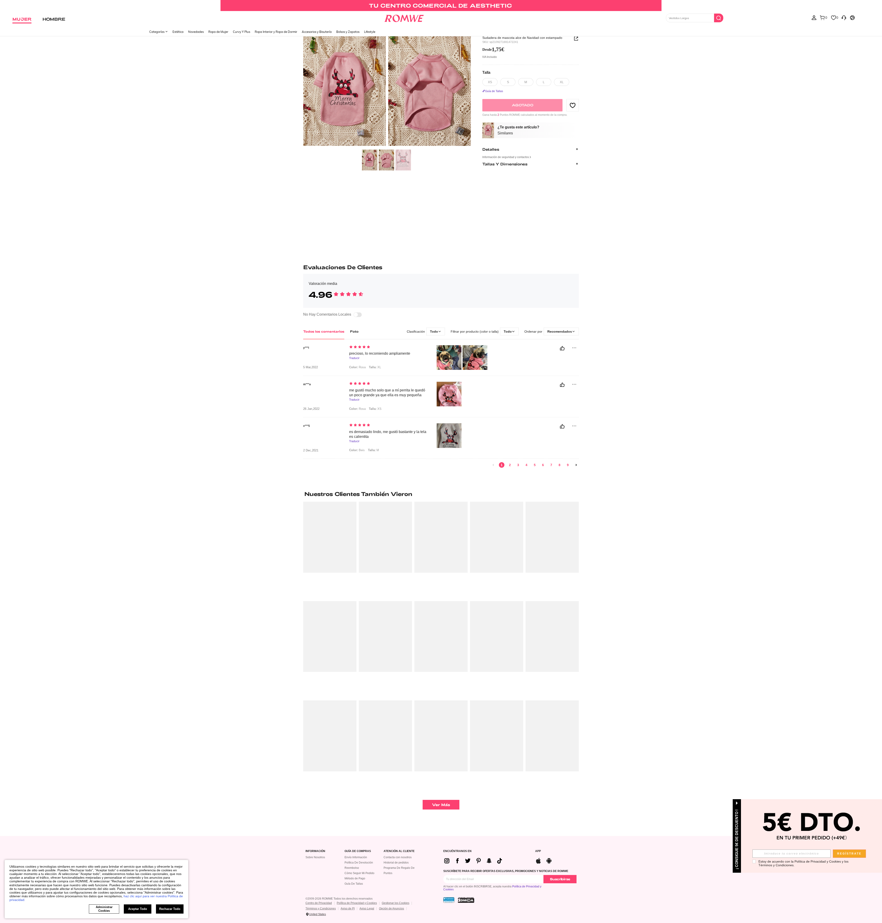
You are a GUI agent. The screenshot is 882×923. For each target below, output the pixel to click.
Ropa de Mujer (218, 32)
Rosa (357, 367)
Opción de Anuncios (391, 908)
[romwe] (404, 17)
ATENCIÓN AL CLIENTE (399, 851)
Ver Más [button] (441, 804)
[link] (441, 5)
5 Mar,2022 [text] (310, 367)
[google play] (549, 860)
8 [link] (559, 465)
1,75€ (493, 49)
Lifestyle (369, 32)
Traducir (354, 358)
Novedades (196, 32)
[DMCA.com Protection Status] (466, 900)
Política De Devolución (359, 862)
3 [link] (518, 465)
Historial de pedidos (396, 862)
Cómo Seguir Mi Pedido (359, 873)
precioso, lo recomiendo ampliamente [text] (379, 353)
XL (375, 367)
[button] (572, 105)
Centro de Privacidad (318, 903)
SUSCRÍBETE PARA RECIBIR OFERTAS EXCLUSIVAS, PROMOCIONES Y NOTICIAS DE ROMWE (505, 871)
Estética (178, 32)
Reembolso (352, 867)
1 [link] (502, 465)
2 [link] (510, 465)
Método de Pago (355, 878)
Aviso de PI (348, 908)
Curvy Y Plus (241, 32)
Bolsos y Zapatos (347, 32)
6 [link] (543, 465)
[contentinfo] (475, 861)
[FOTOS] (387, 91)
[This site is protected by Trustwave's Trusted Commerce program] (448, 900)
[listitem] (329, 549)
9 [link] (568, 465)
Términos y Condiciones (320, 908)
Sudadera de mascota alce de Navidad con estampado (522, 38)
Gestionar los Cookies (395, 903)
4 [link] (526, 465)
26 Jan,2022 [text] (311, 409)
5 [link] (535, 465)
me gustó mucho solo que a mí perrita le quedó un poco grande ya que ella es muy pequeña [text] (387, 392)
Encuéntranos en (457, 851)
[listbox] (814, 17)
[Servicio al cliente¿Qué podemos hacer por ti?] (844, 17)
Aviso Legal (366, 908)
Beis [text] (357, 450)
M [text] (373, 450)
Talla (486, 72)
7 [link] (551, 465)
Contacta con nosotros (398, 857)
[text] (388, 347)
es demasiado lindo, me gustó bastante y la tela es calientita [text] (387, 434)
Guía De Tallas (354, 883)
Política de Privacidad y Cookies (357, 903)
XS (375, 408)
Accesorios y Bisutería (317, 32)
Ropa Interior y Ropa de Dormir (276, 32)
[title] (441, 494)
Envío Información (356, 857)
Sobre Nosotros (315, 857)
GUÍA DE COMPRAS (358, 851)
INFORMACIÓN (315, 851)
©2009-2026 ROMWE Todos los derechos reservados (339, 898)
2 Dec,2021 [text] (310, 450)
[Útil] (562, 348)
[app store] (538, 860)
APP (538, 851)
